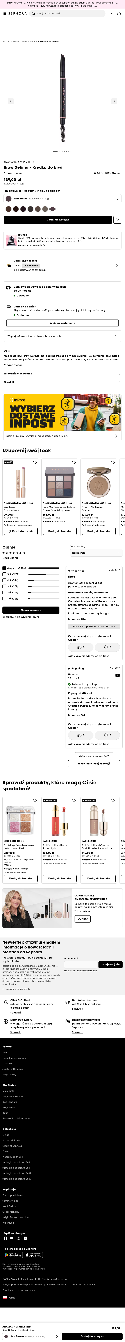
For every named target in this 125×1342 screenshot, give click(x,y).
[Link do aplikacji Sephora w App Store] (33, 1255)
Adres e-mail (71, 958)
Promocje (35, 1266)
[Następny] (114, 101)
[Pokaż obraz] (62, 98)
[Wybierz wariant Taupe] (45, 209)
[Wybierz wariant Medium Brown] (30, 209)
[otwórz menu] (4, 13)
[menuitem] (111, 13)
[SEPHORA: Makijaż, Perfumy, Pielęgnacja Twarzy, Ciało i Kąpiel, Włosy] (18, 13)
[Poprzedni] (11, 101)
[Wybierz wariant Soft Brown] (38, 209)
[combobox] (96, 552)
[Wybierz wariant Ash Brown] (52, 209)
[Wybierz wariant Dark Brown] (16, 209)
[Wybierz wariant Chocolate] (8, 209)
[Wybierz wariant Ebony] (23, 209)
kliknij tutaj (34, 1264)
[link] (30, 610)
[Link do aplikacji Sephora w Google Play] (13, 1255)
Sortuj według (77, 546)
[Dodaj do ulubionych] (35, 462)
